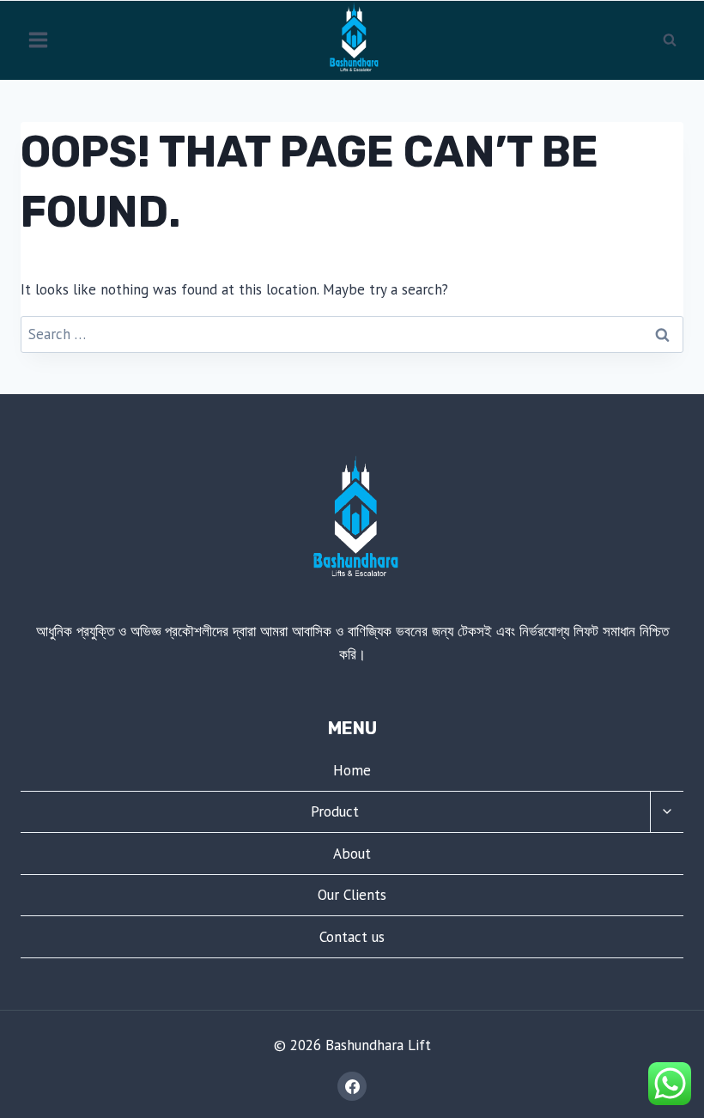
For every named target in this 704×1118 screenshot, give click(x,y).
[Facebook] (352, 1086)
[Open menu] (39, 40)
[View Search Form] (669, 40)
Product (335, 811)
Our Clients (352, 894)
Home (352, 770)
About (352, 853)
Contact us (352, 936)
